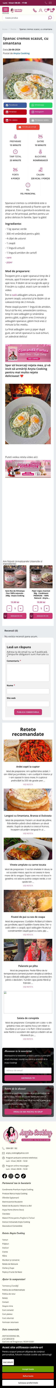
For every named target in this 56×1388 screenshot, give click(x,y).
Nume (10, 685)
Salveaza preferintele (28, 1382)
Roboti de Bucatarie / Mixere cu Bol (17, 1205)
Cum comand (7, 1310)
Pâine (4, 1256)
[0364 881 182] (46, 3)
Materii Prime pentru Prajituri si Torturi (18, 1218)
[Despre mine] (53, 3)
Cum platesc (7, 1314)
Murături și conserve (10, 1260)
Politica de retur (9, 1294)
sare (9, 257)
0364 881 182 (11, 1148)
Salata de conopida (28, 1018)
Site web (11, 698)
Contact (5, 1302)
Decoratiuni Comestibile (12, 1226)
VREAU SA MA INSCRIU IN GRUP (28, 1111)
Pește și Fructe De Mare (12, 1272)
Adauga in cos (16, 616)
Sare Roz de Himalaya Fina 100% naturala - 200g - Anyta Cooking (15, 593)
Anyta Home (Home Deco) (13, 1209)
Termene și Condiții (10, 1286)
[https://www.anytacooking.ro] (16, 10)
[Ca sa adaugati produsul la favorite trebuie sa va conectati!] (24, 568)
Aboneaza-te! (28, 1078)
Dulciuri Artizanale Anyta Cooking (16, 1222)
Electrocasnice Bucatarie (12, 1201)
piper (9, 262)
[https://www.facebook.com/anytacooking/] (4, 1176)
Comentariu (13, 661)
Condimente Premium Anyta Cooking (17, 1189)
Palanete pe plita (28, 966)
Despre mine (7, 1306)
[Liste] (46, 10)
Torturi (5, 1239)
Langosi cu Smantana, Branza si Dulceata (28, 815)
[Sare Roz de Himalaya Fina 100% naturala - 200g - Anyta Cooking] (14, 576)
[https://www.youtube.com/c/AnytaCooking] (17, 1176)
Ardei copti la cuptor (28, 766)
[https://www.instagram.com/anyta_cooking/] (11, 1176)
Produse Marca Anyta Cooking (14, 1193)
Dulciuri (5, 1248)
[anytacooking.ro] (28, 1135)
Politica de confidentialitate (13, 1290)
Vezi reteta (28, 785)
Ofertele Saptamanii (10, 1197)
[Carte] (28, 353)
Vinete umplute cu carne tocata (28, 864)
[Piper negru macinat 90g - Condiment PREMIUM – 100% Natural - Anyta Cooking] (41, 576)
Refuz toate (28, 1376)
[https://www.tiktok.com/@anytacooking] (23, 1176)
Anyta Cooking (21, 53)
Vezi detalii (8, 1362)
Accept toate (28, 1369)
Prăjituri (5, 1243)
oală (14, 295)
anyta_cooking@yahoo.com (17, 1153)
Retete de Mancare (10, 1264)
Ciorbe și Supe (8, 1268)
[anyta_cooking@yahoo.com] (50, 3)
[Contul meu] (40, 10)
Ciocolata (6, 1213)
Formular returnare (10, 1322)
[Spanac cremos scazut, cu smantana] (28, 79)
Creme (5, 1252)
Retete (5, 1298)
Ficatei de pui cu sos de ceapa (28, 916)
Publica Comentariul (28, 712)
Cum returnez (8, 1318)
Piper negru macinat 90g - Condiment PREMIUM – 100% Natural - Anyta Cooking (41, 594)
